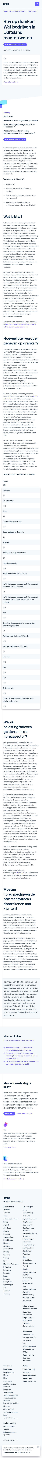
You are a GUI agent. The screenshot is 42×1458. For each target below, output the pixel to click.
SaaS (24, 1257)
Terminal (6, 1291)
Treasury (6, 1294)
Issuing (6, 1258)
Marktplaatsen (28, 1248)
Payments (7, 1270)
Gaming (25, 1269)
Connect (6, 1234)
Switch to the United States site (16, 1452)
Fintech (25, 1266)
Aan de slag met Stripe (14, 44)
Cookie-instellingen (10, 1412)
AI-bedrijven (27, 1260)
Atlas (5, 1216)
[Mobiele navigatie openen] (37, 4)
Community (7, 1381)
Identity (6, 1252)
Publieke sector (28, 1298)
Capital (6, 1225)
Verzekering (27, 1278)
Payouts (6, 1273)
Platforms (26, 1254)
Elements (7, 1243)
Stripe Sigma (8, 1285)
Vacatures (26, 1372)
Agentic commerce (30, 1219)
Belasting (33, 11)
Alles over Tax (9, 1147)
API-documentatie (29, 1337)
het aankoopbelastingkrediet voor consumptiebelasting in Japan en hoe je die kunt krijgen (21, 1055)
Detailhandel (27, 1301)
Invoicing (6, 1255)
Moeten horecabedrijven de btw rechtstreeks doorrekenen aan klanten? (19, 132)
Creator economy (29, 1263)
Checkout (7, 1228)
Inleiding (6, 112)
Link (4, 1261)
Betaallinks (7, 1267)
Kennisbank (7, 1369)
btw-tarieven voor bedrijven (16, 327)
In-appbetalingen (29, 1245)
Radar (5, 1276)
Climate (6, 1231)
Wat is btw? (8, 116)
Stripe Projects (28, 1355)
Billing (5, 1222)
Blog (5, 1378)
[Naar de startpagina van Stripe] (6, 1198)
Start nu (8, 1113)
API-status (27, 1341)
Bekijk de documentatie (12, 1179)
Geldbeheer (27, 1251)
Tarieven (6, 1213)
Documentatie (28, 1334)
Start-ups (26, 1216)
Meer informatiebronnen (14, 11)
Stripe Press (27, 1378)
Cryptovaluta (8, 1237)
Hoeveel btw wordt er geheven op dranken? (20, 120)
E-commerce (27, 1225)
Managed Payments (10, 1264)
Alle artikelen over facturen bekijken (17, 1040)
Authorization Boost (10, 1219)
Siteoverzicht (8, 1409)
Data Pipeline (8, 1240)
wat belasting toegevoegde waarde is (21, 324)
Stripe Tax (20, 873)
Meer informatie (10, 82)
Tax (4, 1288)
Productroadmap (29, 1369)
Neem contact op (23, 1113)
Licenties (6, 1406)
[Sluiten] (37, 1447)
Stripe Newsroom (29, 1375)
